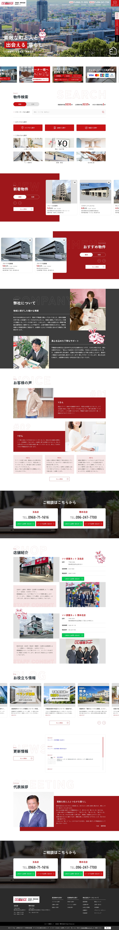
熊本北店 (117, 31)
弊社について (97, 901)
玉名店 (117, 24)
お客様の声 (85, 904)
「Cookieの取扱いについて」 (86, 928)
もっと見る (23, 209)
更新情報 (85, 901)
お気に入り (106, 5)
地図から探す (92, 128)
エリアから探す (30, 128)
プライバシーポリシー (100, 910)
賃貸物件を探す (54, 5)
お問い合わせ (115, 5)
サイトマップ (97, 913)
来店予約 (91, 5)
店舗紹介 (76, 5)
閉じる (107, 928)
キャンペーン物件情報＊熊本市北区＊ (57, 748)
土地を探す (70, 907)
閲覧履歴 (98, 5)
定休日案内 (60, 757)
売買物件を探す (66, 5)
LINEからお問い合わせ (24, 524)
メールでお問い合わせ (44, 524)
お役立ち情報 (86, 907)
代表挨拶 (85, 913)
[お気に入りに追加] (75, 182)
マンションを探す (71, 904)
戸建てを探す (70, 901)
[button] (15, 203)
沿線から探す (61, 128)
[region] (75, 753)
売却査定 (83, 5)
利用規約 (96, 907)
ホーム (46, 5)
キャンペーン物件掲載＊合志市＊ (56, 740)
